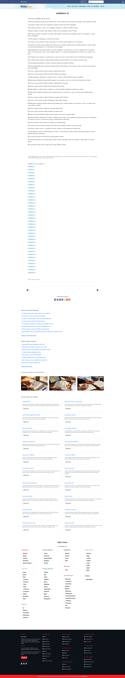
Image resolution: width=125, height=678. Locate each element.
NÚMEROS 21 (32, 227)
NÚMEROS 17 (32, 215)
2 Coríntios (68, 584)
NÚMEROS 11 (32, 197)
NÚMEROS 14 (32, 206)
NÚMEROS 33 (32, 263)
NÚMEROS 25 (32, 239)
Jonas (45, 582)
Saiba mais (26, 408)
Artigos (89, 6)
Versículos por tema (89, 639)
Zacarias (46, 596)
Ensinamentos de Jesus (89, 661)
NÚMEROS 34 (32, 266)
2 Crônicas (26, 591)
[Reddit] (67, 300)
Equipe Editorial (46, 646)
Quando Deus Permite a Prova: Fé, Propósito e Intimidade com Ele (36, 326)
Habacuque (47, 589)
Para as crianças (88, 641)
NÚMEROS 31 (32, 257)
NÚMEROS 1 (31, 166)
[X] (58, 300)
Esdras (25, 594)
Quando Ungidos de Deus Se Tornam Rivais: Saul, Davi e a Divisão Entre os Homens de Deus (42, 331)
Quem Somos (74, 6)
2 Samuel (25, 582)
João (66, 560)
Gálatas (67, 586)
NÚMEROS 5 (31, 178)
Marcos (67, 556)
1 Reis (24, 584)
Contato (102, 6)
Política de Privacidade (47, 660)
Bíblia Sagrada (82, 6)
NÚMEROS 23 (32, 233)
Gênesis (25, 553)
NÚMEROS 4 (31, 175)
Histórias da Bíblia (88, 636)
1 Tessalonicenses (70, 596)
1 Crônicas (26, 589)
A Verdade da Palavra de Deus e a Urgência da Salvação (34, 357)
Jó (23, 608)
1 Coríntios (68, 581)
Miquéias (46, 584)
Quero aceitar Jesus (67, 666)
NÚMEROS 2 (31, 169)
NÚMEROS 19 (32, 221)
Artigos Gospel (66, 650)
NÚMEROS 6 (31, 181)
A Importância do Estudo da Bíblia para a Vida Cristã (33, 344)
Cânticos (25, 617)
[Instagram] (70, 300)
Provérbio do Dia (88, 652)
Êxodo (24, 556)
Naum (46, 586)
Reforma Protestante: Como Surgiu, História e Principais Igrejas (35, 329)
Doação (84, 1)
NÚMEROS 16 (32, 212)
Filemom (67, 608)
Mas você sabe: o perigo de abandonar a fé (31, 362)
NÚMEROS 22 (32, 230)
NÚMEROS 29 (32, 251)
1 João (88, 563)
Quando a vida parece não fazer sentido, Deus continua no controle (36, 349)
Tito (66, 605)
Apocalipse (89, 579)
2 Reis (24, 586)
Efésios (67, 588)
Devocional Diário (88, 648)
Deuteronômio (27, 563)
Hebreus (88, 553)
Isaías (45, 553)
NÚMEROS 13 (32, 203)
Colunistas (65, 657)
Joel (45, 574)
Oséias (46, 572)
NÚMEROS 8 (31, 187)
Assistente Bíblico (88, 666)
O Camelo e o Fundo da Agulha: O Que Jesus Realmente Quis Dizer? (37, 318)
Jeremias (46, 556)
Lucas (66, 558)
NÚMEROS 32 (32, 260)
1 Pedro (88, 558)
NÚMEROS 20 (32, 224)
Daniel (46, 563)
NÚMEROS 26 (32, 242)
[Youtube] (27, 664)
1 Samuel (25, 579)
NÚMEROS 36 (32, 272)
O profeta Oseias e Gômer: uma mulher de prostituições (33, 316)
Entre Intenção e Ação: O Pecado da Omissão (31, 354)
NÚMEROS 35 (32, 269)
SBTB (89, 156)
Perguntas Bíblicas (66, 641)
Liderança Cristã (88, 664)
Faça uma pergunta (47, 653)
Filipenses (68, 591)
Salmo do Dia (87, 650)
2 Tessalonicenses (70, 598)
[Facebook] (55, 300)
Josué (24, 572)
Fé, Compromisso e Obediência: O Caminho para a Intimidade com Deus (37, 323)
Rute (24, 577)
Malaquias (47, 598)
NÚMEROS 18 (32, 218)
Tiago (87, 556)
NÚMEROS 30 (32, 254)
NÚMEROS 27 (32, 245)
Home (68, 6)
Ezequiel (46, 560)
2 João (88, 565)
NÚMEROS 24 (32, 236)
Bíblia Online (24, 1)
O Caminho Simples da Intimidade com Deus (31, 352)
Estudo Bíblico (95, 6)
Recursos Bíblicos (88, 659)
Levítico (25, 558)
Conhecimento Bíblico (67, 639)
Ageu (45, 594)
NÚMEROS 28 (32, 248)
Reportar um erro (46, 656)
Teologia (65, 652)
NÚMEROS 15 (32, 209)
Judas (87, 570)
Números (25, 560)
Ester (24, 598)
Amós (45, 577)
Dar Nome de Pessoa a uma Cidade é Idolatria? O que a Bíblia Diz (36, 313)
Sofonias (46, 591)
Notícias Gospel (66, 655)
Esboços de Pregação (67, 669)
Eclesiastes (26, 615)
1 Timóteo (68, 600)
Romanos (68, 579)
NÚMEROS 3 (31, 172)
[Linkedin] (62, 300)
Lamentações (48, 558)
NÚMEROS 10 (32, 193)
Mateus (67, 553)
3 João (88, 568)
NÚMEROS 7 (31, 184)
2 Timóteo (68, 603)
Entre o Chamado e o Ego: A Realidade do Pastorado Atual (34, 360)
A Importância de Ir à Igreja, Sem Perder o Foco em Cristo (34, 346)
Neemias (25, 596)
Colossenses (68, 593)
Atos (66, 570)
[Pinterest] (60, 300)
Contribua (24, 657)
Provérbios (26, 612)
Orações (64, 664)
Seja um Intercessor (47, 648)
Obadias (46, 579)
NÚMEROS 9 (31, 190)
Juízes (24, 574)
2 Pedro (88, 560)
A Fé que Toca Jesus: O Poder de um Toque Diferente (33, 321)
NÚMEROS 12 (32, 200)
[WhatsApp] (65, 300)
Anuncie (45, 658)
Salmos (25, 610)
